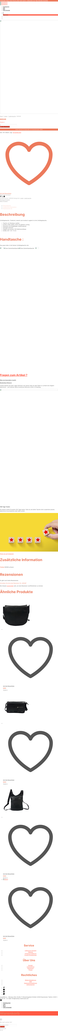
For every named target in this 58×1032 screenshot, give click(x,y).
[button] (3, 12)
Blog (4, 9)
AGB (30, 981)
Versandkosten (17, 132)
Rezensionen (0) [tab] (7, 208)
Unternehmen (30, 967)
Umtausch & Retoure (30, 953)
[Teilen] (3, 1028)
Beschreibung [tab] (7, 205)
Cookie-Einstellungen (30, 955)
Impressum (30, 968)
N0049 (4, 782)
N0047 (4, 938)
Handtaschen (6, 6)
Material (30, 952)
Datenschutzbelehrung (30, 983)
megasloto (3, 1031)
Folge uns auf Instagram (7, 554)
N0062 (4, 688)
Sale (4, 8)
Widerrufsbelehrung (30, 980)
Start (1, 116)
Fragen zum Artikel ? (13, 375)
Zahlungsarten (30, 984)
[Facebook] (1, 197)
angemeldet (10, 586)
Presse (30, 970)
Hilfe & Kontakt (6, 10)
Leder (5, 116)
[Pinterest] (4, 197)
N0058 (4, 875)
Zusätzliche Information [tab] (9, 207)
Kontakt (30, 965)
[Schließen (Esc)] (5, 1028)
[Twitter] (2, 197)
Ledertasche (12, 116)
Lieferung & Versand (30, 950)
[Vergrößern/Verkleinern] (0, 1028)
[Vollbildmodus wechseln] (2, 1028)
